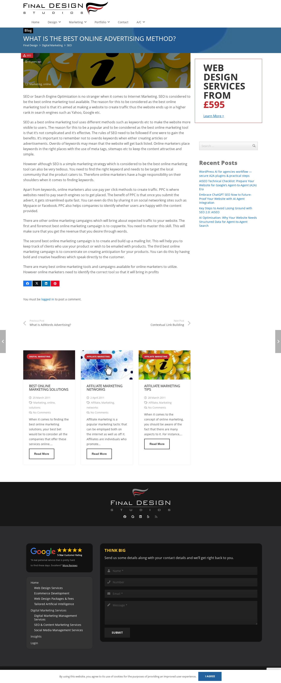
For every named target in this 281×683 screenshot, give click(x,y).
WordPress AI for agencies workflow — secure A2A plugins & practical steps (225, 174)
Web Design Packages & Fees (54, 599)
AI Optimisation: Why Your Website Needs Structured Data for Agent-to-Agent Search (228, 222)
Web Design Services (48, 588)
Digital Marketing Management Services (55, 617)
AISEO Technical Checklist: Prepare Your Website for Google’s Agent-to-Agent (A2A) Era (228, 185)
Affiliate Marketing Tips (162, 387)
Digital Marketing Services (48, 610)
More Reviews (70, 565)
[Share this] (27, 283)
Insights (36, 636)
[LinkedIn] (140, 516)
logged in (47, 299)
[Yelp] (148, 516)
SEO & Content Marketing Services (57, 625)
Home (35, 583)
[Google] (132, 516)
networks (92, 407)
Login (34, 643)
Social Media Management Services (58, 630)
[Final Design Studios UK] (66, 8)
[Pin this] (55, 283)
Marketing (35, 84)
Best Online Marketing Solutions (48, 387)
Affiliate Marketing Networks (104, 387)
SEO (29, 55)
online (47, 84)
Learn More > (213, 116)
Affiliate (95, 402)
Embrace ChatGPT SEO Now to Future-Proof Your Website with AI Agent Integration (225, 199)
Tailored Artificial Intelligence (54, 604)
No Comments (42, 412)
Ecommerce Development (51, 593)
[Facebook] (125, 516)
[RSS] (156, 516)
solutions (34, 407)
